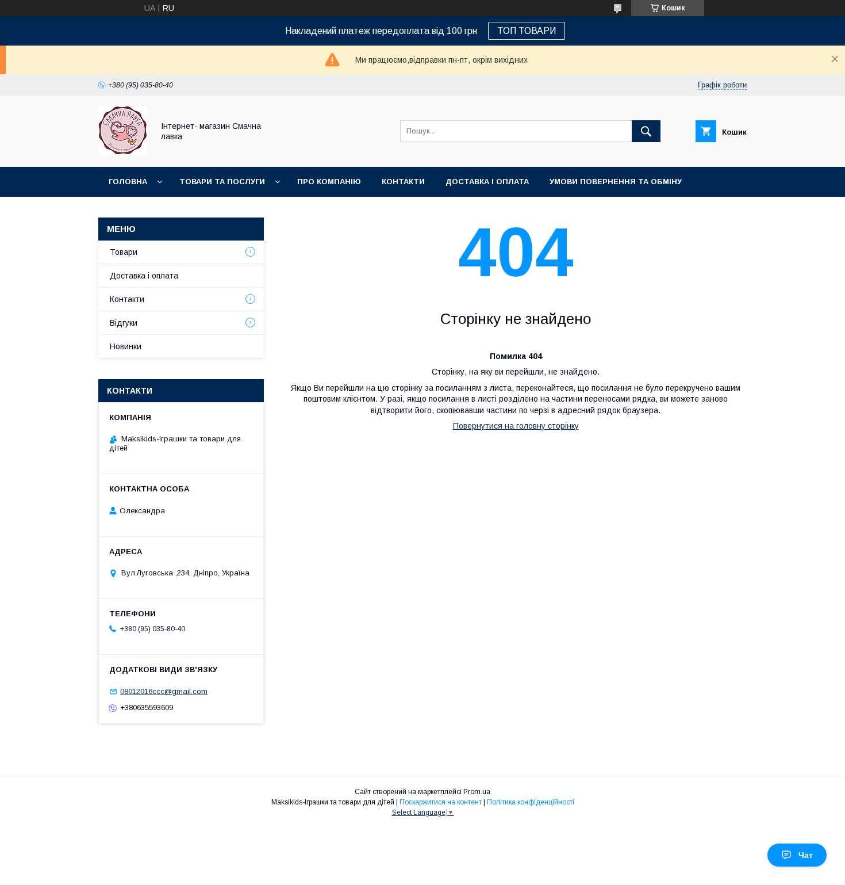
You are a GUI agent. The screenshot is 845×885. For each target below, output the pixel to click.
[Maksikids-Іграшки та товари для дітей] (122, 152)
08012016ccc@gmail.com (164, 691)
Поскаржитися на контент (441, 802)
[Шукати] (646, 131)
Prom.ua (476, 792)
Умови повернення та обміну (616, 181)
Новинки (128, 211)
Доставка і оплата (487, 181)
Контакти (403, 181)
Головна (128, 181)
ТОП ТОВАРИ (526, 31)
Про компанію (329, 181)
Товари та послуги (222, 181)
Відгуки (123, 322)
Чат (805, 855)
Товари (123, 252)
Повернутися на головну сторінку (516, 425)
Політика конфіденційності (530, 802)
